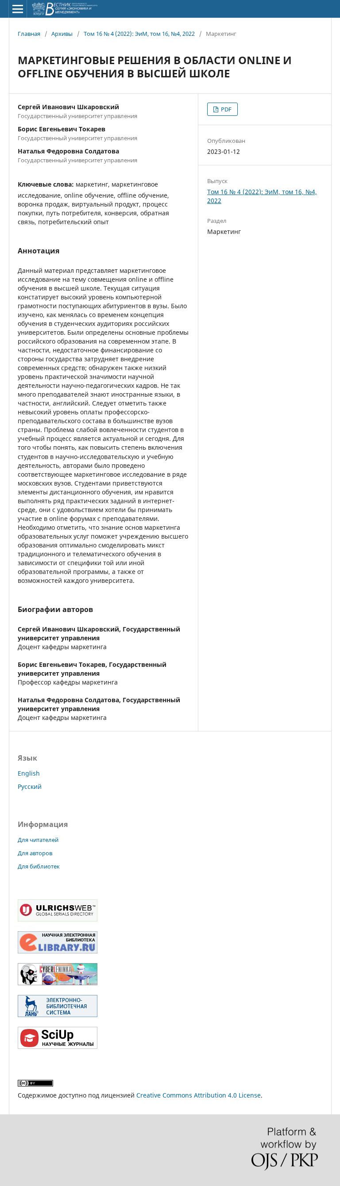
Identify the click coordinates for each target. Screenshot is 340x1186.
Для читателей (38, 840)
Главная (29, 34)
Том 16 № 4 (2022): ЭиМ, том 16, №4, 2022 (139, 34)
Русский (30, 786)
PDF (226, 109)
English (29, 773)
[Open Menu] (18, 9)
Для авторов (35, 853)
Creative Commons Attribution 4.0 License (198, 1095)
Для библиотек (39, 866)
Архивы (62, 34)
